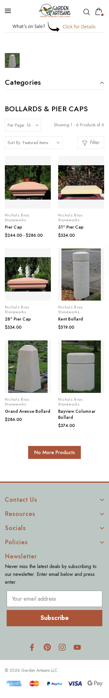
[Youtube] (77, 647)
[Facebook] (32, 647)
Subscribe (54, 618)
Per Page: (16, 125)
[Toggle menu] (8, 10)
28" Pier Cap (18, 319)
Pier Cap (13, 227)
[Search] (87, 12)
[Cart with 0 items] (100, 11)
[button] (54, 26)
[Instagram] (62, 647)
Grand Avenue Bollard (27, 411)
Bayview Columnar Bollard (76, 414)
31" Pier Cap (71, 227)
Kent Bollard (70, 319)
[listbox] (41, 143)
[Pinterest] (47, 647)
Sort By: (14, 143)
